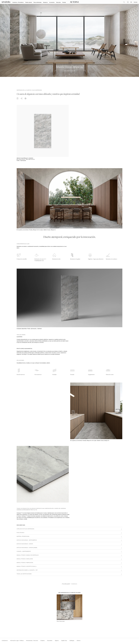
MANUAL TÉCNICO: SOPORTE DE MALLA (26, 566)
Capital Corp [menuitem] (64, 640)
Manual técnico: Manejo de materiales (28, 555)
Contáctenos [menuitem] (5, 640)
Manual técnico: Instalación (25, 558)
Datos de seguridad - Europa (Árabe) (27, 547)
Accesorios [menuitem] (51, 2)
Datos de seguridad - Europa (25, 543)
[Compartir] (21, 98)
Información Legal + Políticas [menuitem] (17, 640)
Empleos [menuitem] (43, 640)
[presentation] (73, 410)
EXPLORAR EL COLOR (69, 70)
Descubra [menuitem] (58, 2)
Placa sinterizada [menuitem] (37, 2)
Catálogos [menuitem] (72, 640)
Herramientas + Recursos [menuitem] (32, 640)
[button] (97, 437)
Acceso (135, 2)
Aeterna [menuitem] (78, 640)
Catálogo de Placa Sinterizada (25, 528)
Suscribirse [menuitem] (49, 640)
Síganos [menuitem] (57, 640)
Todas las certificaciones (24, 573)
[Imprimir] (25, 98)
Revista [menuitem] (64, 2)
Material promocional (23, 536)
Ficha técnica (20, 532)
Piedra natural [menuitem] (28, 2)
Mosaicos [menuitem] (45, 2)
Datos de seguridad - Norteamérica (27, 540)
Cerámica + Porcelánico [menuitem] (18, 2)
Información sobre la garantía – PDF (27, 570)
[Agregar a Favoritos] (17, 98)
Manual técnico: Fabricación (25, 562)
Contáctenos (74, 584)
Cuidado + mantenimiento (24, 551)
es (131, 2)
